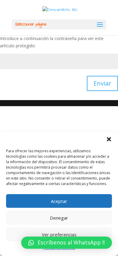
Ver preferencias (59, 234)
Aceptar (59, 201)
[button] (109, 139)
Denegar (59, 218)
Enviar (102, 83)
